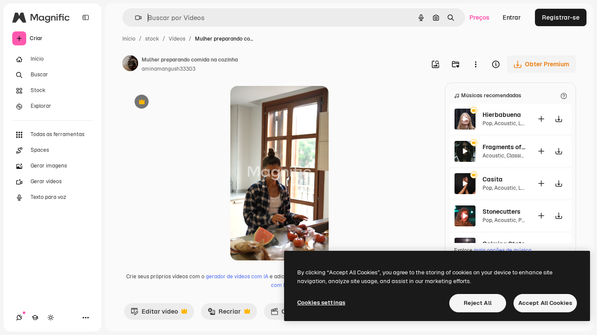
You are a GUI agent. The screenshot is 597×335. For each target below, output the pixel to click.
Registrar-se (561, 17)
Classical (517, 155)
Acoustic (505, 123)
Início (128, 38)
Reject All (478, 303)
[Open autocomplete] (135, 17)
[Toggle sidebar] (86, 17)
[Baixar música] (558, 119)
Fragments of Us (504, 147)
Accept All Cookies (545, 303)
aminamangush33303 (168, 68)
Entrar (512, 17)
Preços (479, 17)
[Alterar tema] (51, 318)
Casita (492, 179)
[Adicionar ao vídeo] (541, 119)
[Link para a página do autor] (130, 64)
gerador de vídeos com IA (237, 276)
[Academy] (35, 318)
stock (152, 38)
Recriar (224, 314)
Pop (487, 123)
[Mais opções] (475, 64)
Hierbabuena (501, 115)
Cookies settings (321, 302)
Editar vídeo (154, 314)
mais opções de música (502, 250)
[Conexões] (19, 318)
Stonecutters (501, 211)
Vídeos (177, 38)
